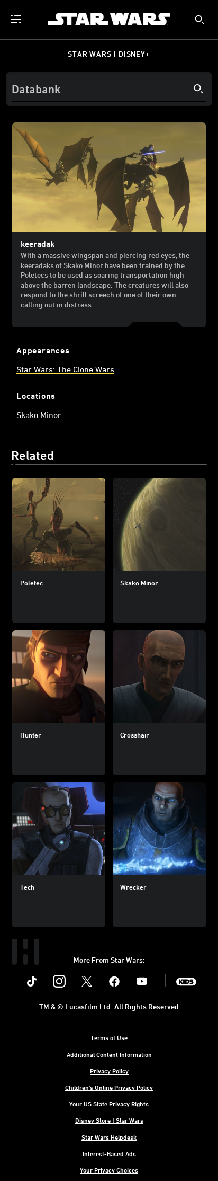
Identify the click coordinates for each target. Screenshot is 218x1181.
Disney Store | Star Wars (109, 1120)
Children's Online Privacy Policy (109, 1087)
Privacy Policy (109, 1071)
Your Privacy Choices (109, 1170)
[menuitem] (17, 19)
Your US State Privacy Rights (109, 1103)
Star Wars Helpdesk (109, 1137)
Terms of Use (109, 1037)
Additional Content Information (109, 1054)
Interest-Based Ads (109, 1153)
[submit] (199, 19)
